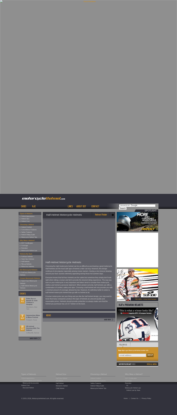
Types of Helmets (26, 213)
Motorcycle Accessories (31, 383)
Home (126, 398)
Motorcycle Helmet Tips (29, 237)
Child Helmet (60, 388)
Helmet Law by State (133, 390)
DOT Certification (27, 243)
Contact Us (134, 398)
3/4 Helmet (59, 381)
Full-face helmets (27, 256)
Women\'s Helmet (62, 386)
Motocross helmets (27, 266)
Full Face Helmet (61, 378)
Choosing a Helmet (27, 224)
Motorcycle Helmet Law (29, 250)
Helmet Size (25, 219)
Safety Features (26, 232)
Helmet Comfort (26, 227)
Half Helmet (60, 383)
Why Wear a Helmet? (27, 240)
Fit (127, 385)
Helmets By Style (26, 254)
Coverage (24, 245)
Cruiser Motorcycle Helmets (30, 278)
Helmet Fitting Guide (28, 234)
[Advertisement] (68, 240)
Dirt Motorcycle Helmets (28, 270)
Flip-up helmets (26, 264)
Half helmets (25, 261)
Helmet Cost (25, 221)
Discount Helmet (28, 388)
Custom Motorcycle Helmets (32, 380)
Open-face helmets (27, 259)
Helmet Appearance (27, 216)
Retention (24, 248)
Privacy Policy (146, 398)
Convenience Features (29, 229)
